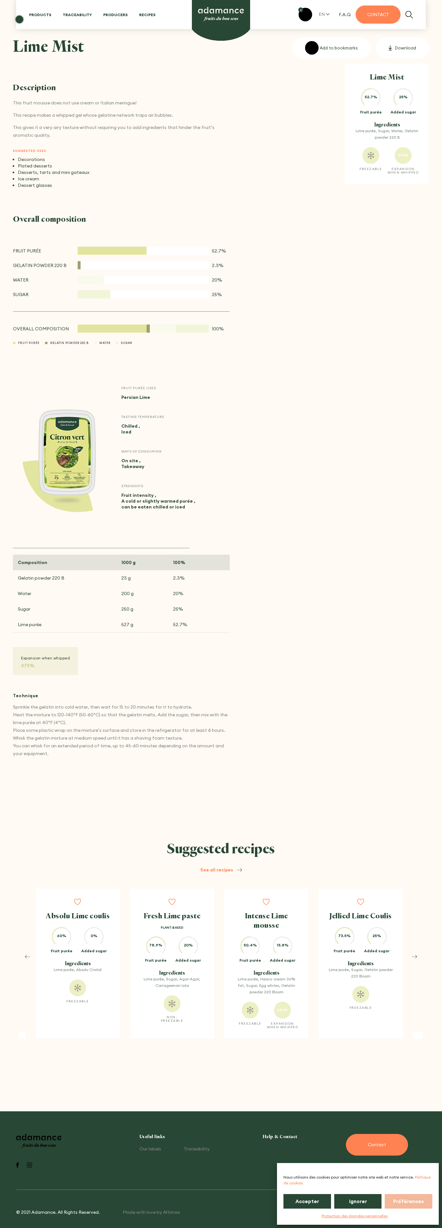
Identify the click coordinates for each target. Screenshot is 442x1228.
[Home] (221, 14)
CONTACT (378, 14)
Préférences (408, 1201)
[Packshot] (67, 453)
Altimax (171, 1212)
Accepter (307, 1201)
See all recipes (216, 869)
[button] (27, 956)
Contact (377, 1144)
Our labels (150, 1149)
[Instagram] (29, 1165)
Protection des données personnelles (355, 1215)
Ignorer (358, 1201)
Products (40, 14)
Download (405, 47)
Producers (115, 14)
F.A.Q (345, 14)
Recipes (147, 14)
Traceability (77, 14)
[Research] (409, 14)
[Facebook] (17, 1165)
